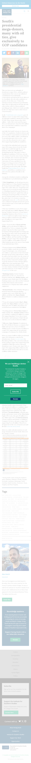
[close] (28, 362)
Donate (15, 399)
